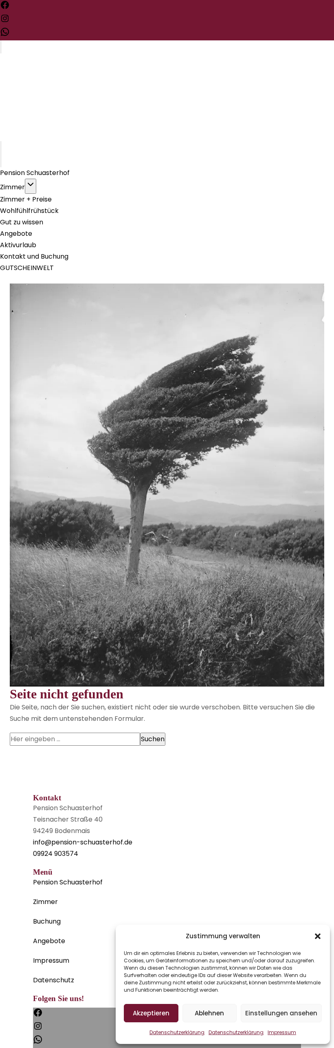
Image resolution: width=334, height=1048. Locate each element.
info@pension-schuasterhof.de (82, 842)
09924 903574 (55, 853)
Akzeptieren (151, 1013)
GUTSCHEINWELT (27, 268)
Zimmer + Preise (26, 199)
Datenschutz (53, 980)
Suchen (153, 739)
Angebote (16, 233)
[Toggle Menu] (1, 46)
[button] (318, 936)
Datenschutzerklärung (176, 1032)
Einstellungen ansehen (281, 1013)
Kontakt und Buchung (34, 256)
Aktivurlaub (18, 245)
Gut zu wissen (21, 222)
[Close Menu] (1, 160)
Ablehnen (209, 1013)
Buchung (47, 921)
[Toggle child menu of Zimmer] (30, 186)
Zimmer (12, 187)
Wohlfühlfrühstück (29, 210)
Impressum (282, 1032)
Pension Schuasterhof (35, 172)
